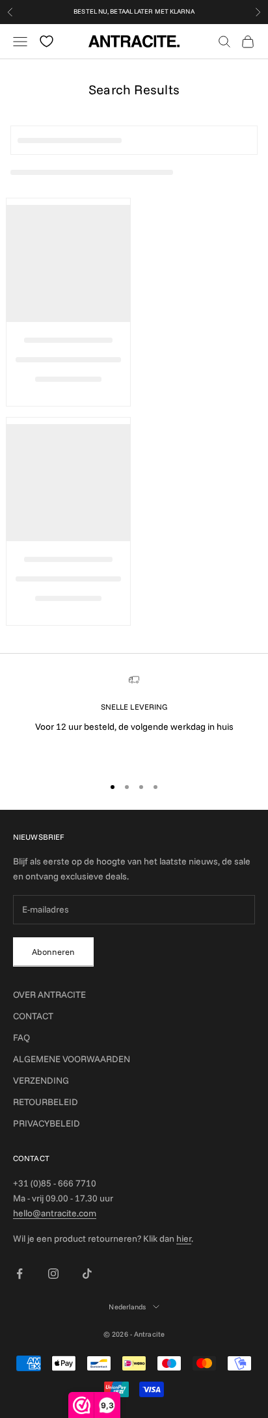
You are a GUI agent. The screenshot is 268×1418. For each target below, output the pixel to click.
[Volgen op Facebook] (19, 1273)
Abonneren (53, 951)
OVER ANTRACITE (49, 994)
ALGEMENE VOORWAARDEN (71, 1059)
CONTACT (33, 1016)
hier (183, 1238)
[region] (134, 719)
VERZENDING (41, 1080)
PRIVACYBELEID (46, 1123)
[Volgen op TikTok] (87, 1273)
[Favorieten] (46, 41)
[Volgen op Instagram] (53, 1273)
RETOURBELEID (45, 1102)
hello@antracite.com (54, 1213)
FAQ (21, 1037)
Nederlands (127, 1306)
